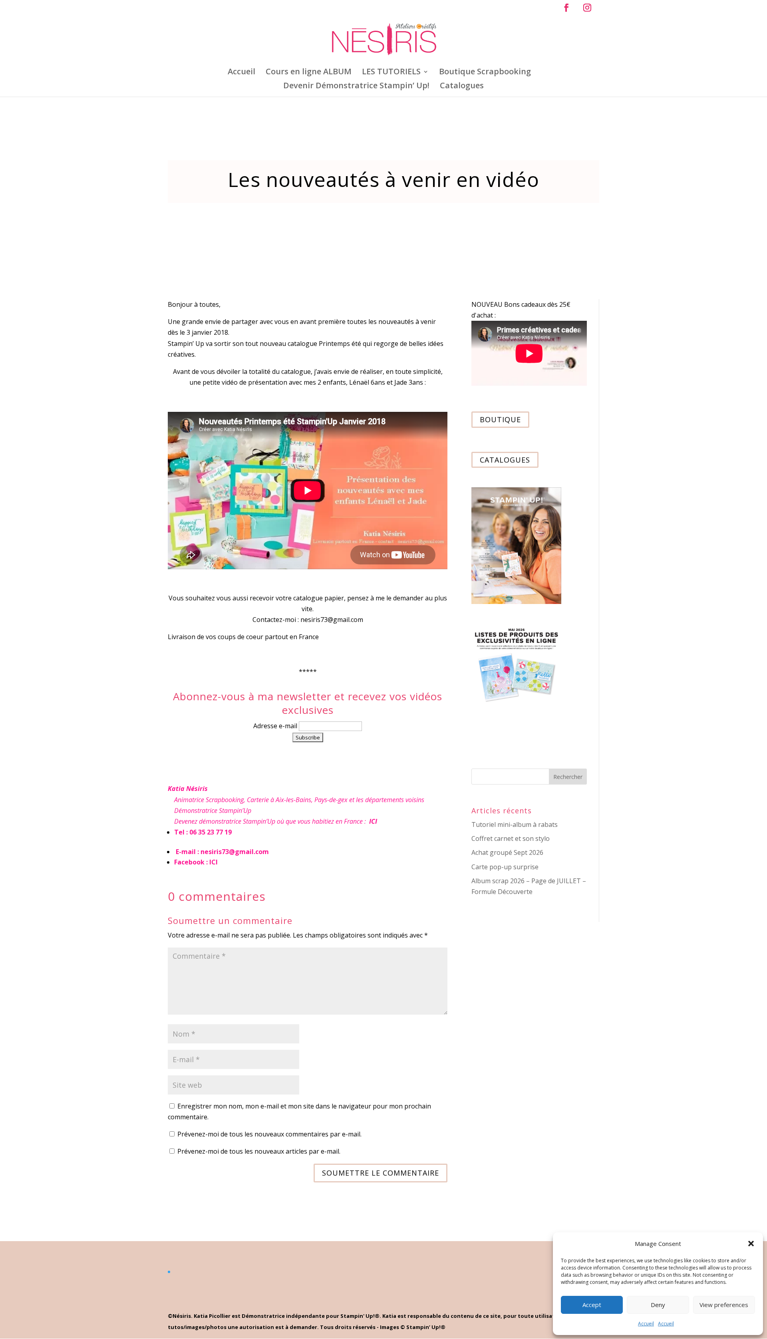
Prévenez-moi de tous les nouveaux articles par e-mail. (258, 1151)
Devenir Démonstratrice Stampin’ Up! (356, 87)
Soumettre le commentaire (380, 1173)
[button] (751, 1244)
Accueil (646, 1323)
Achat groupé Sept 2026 (507, 852)
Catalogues (462, 87)
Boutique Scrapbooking (485, 73)
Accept (591, 1305)
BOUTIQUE (500, 420)
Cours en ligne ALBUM (309, 73)
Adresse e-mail (276, 725)
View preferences (723, 1305)
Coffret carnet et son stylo (510, 838)
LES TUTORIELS (391, 73)
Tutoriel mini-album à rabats (514, 824)
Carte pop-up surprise (504, 866)
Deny (658, 1305)
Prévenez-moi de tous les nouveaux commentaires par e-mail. (269, 1134)
